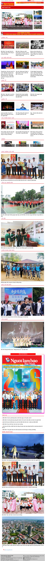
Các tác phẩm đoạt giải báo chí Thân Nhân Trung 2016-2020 (22, 132)
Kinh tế (3, 80)
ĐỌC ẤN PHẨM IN (23, 354)
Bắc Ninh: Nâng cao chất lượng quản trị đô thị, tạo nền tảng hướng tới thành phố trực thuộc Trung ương (22, 53)
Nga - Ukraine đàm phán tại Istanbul (36, 113)
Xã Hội (3, 218)
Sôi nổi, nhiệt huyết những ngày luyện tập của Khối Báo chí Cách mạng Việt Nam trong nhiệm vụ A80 (22, 215)
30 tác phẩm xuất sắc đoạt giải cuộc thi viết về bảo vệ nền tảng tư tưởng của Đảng (7, 133)
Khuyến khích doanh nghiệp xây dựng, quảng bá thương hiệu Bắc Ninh (22, 95)
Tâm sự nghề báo (7, 182)
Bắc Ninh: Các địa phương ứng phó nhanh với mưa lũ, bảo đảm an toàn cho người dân (21, 420)
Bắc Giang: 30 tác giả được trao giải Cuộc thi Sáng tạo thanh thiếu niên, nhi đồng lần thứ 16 (37, 133)
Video (3, 139)
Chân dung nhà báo (7, 250)
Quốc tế (4, 99)
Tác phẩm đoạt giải (7, 117)
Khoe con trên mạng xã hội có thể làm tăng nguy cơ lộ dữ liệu (14, 316)
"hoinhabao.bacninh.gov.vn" (14, 560)
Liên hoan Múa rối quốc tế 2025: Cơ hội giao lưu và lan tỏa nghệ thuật (7, 114)
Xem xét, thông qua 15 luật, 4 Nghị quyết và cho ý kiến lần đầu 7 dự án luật (22, 73)
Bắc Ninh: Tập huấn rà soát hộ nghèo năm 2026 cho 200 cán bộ (7, 95)
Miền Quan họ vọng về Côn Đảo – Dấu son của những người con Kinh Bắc (17, 247)
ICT (29, 560)
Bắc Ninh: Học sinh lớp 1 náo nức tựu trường (12, 424)
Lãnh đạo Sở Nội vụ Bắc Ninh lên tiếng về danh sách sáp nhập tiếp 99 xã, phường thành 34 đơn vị (22, 427)
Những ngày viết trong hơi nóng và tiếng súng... (11, 282)
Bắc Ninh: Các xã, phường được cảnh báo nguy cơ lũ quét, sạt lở (16, 417)
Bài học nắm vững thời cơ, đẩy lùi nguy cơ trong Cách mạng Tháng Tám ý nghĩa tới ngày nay (36, 53)
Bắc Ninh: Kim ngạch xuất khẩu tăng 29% (36, 95)
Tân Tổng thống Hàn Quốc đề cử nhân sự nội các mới (22, 113)
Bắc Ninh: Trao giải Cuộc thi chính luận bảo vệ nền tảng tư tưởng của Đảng (7, 53)
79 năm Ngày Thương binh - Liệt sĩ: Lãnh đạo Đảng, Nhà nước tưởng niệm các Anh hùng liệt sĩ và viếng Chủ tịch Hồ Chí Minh (36, 74)
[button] (8, 550)
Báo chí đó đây (6, 284)
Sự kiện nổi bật (6, 57)
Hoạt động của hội (7, 151)
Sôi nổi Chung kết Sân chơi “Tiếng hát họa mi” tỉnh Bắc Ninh (14, 349)
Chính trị (4, 37)
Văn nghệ (4, 319)
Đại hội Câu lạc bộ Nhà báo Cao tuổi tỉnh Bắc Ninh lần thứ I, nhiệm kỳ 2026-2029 (18, 180)
